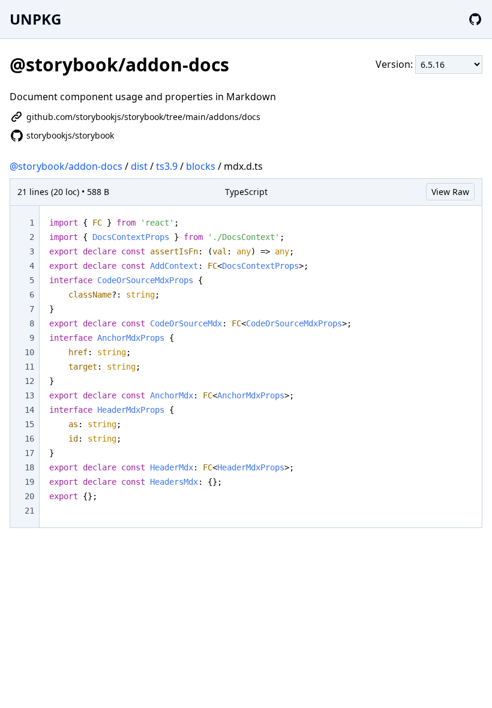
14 (29, 410)
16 (29, 438)
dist (139, 166)
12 (29, 381)
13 (29, 395)
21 (29, 510)
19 (29, 482)
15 (29, 424)
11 (29, 366)
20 (29, 496)
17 (29, 453)
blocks (200, 166)
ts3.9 (167, 166)
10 (29, 352)
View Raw (450, 191)
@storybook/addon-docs (66, 166)
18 (29, 467)
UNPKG (35, 19)
